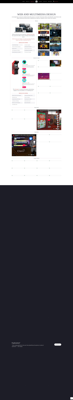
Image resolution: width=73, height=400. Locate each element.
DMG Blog (50, 1)
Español (57, 1)
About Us (27, 1)
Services (32, 1)
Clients (40, 1)
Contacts (45, 1)
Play (24, 77)
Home (24, 1)
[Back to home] (36, 1)
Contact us (58, 344)
